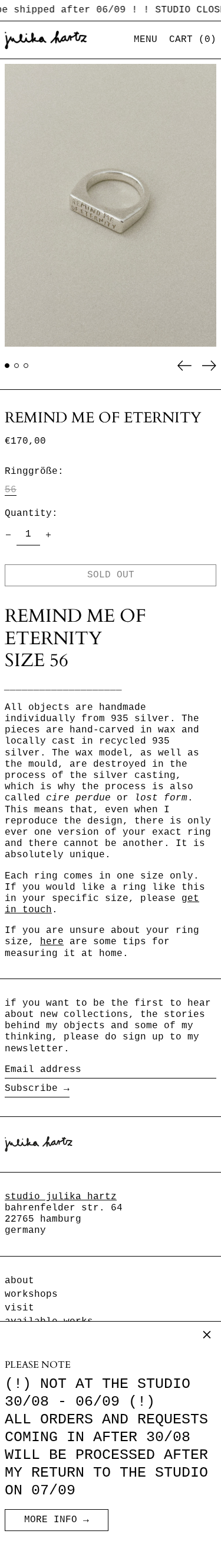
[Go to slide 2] (16, 365)
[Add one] (48, 535)
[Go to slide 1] (7, 365)
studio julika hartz (61, 1196)
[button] (192, 40)
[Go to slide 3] (26, 365)
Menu (145, 39)
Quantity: (31, 513)
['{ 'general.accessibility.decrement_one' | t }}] (8, 535)
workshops (31, 1294)
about (19, 1280)
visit (19, 1308)
